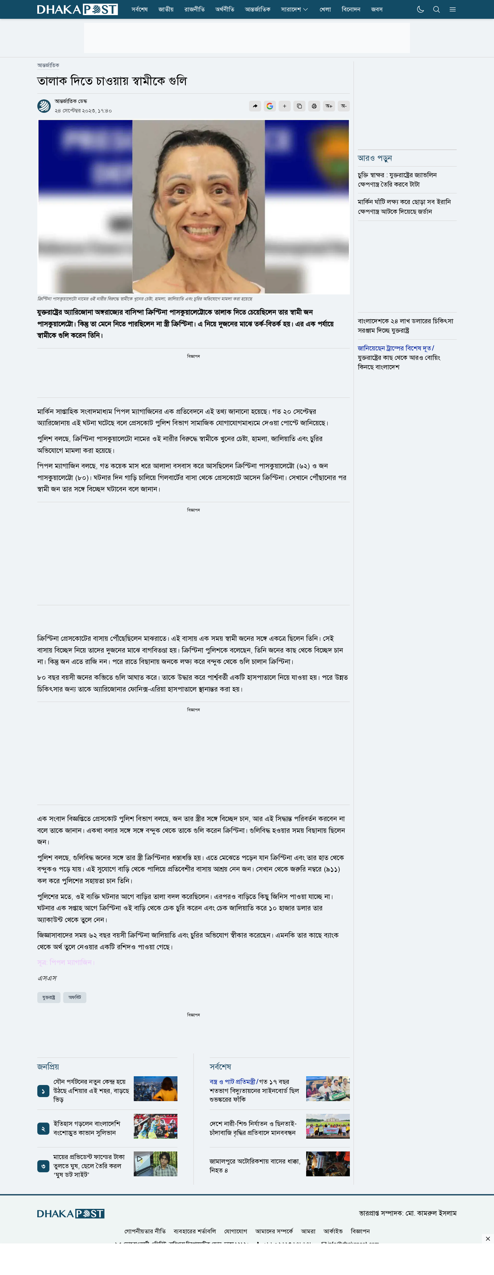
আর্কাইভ (333, 1231)
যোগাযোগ (235, 1231)
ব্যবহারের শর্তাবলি (195, 1231)
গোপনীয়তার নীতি (145, 1231)
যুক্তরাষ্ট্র (49, 997)
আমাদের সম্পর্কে (274, 1231)
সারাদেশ (291, 9)
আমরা (308, 1231)
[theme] (420, 9)
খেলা (325, 9)
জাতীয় (166, 9)
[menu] (451, 9)
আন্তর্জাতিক (258, 9)
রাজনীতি (194, 9)
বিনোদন (351, 9)
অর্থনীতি (224, 9)
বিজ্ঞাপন (360, 1231)
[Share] (255, 106)
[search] (436, 9)
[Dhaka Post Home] (71, 1214)
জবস (377, 9)
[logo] (77, 9)
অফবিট (75, 997)
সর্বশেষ (140, 9)
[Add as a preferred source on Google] (270, 106)
